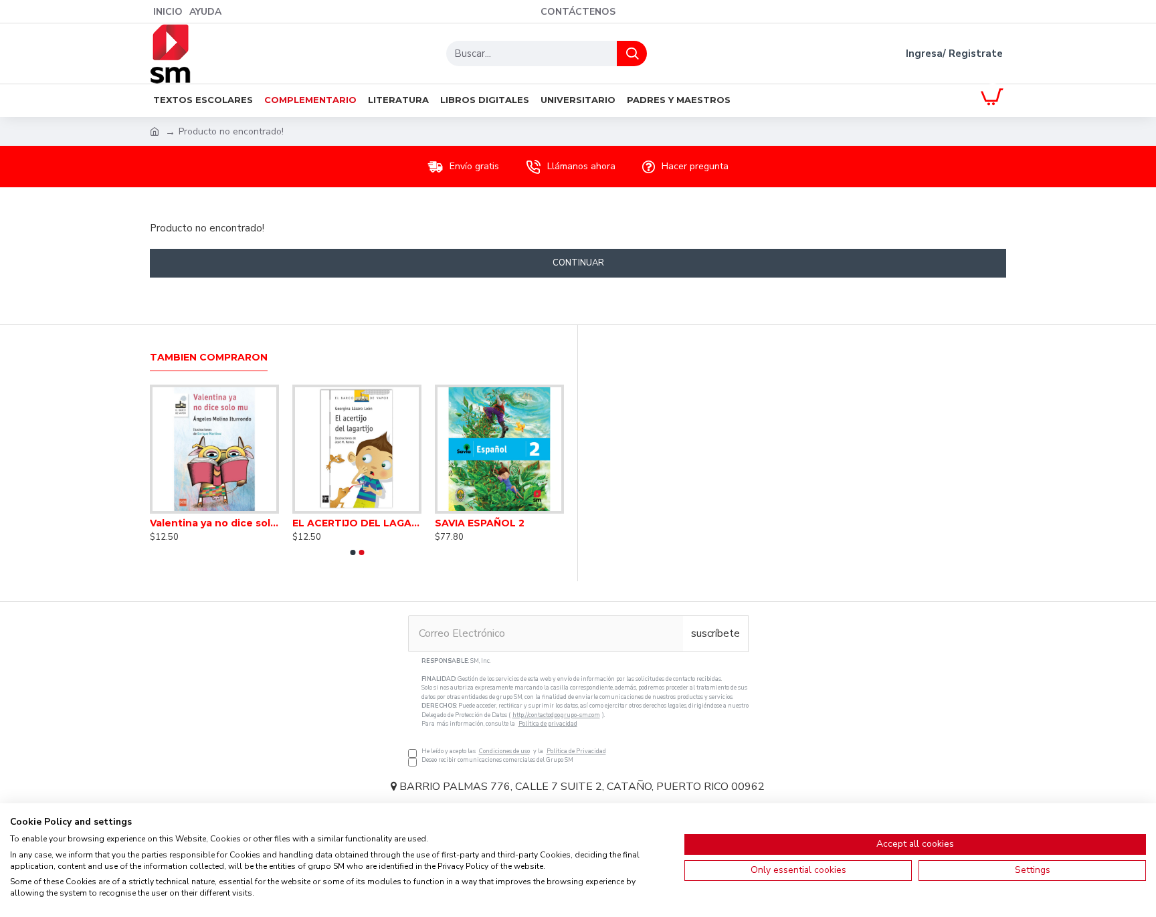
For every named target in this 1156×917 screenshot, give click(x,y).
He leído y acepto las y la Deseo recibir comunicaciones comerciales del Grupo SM (585, 711)
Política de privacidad (547, 724)
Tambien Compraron (209, 357)
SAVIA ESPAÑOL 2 (479, 523)
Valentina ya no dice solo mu (214, 523)
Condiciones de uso (504, 751)
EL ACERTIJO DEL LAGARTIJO (356, 523)
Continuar (578, 263)
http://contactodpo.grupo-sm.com (556, 715)
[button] (352, 552)
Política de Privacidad (576, 751)
